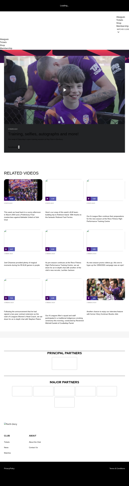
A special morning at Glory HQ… (64, 308)
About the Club (35, 442)
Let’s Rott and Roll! (59, 207)
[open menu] (2, 30)
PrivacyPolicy (9, 468)
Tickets (7, 442)
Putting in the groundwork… (97, 209)
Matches (7, 453)
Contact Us (33, 447)
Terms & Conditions (117, 468)
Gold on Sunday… (17, 257)
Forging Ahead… (16, 306)
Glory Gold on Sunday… (21, 207)
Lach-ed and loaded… (60, 257)
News (6, 447)
